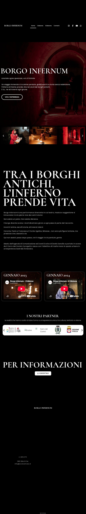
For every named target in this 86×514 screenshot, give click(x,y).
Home (33, 26)
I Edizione (40, 26)
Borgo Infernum (13, 25)
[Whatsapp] (81, 26)
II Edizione (48, 26)
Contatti (56, 26)
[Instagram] (69, 26)
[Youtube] (77, 26)
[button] (3, 135)
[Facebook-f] (73, 26)
